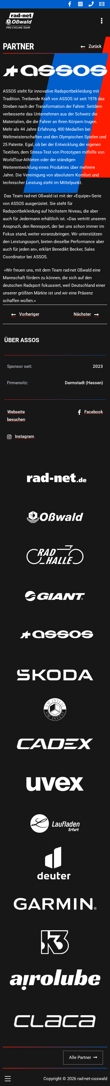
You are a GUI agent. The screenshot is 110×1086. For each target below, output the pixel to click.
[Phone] (91, 3)
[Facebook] (69, 3)
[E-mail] (101, 3)
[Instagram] (80, 3)
